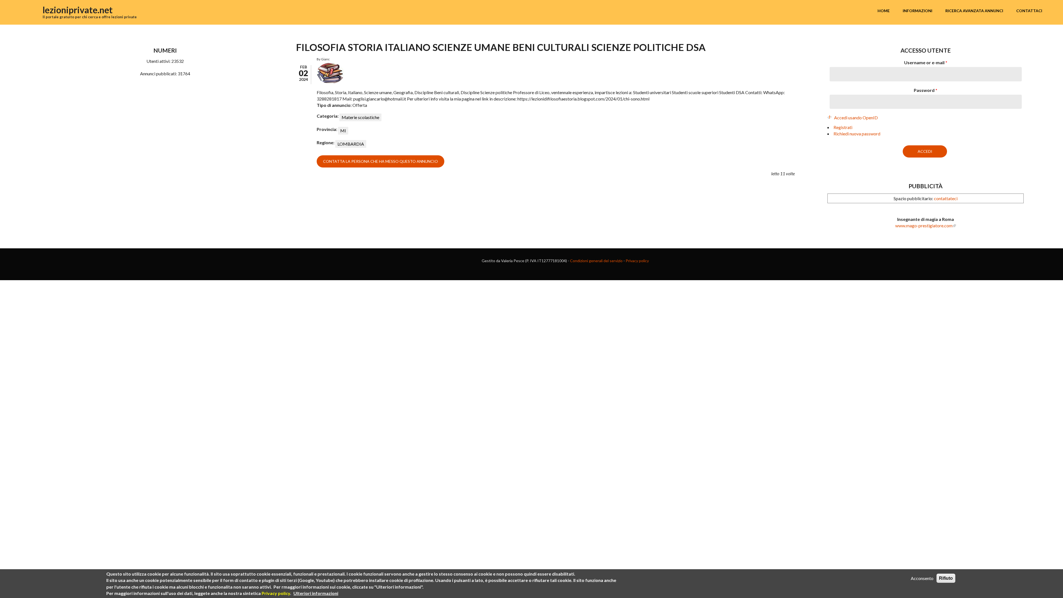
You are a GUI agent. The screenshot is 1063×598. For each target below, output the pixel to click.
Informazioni (917, 10)
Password (925, 90)
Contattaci (1029, 10)
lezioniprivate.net (78, 9)
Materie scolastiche (360, 117)
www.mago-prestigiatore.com (924, 225)
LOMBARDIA (350, 143)
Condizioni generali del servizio (596, 260)
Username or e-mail (925, 62)
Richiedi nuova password (857, 133)
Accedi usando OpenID (856, 117)
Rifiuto (946, 578)
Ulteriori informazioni (315, 593)
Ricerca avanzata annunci (974, 10)
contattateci (946, 198)
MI (343, 130)
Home (884, 10)
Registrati (843, 127)
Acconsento (922, 578)
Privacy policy (637, 260)
